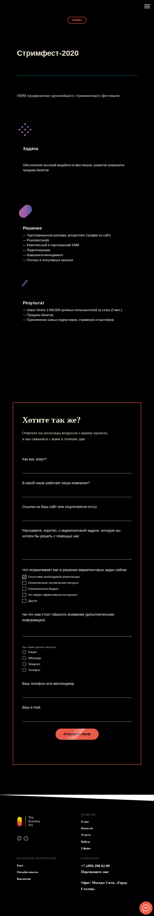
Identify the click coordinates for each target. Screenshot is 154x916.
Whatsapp (34, 658)
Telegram (34, 664)
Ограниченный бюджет (43, 588)
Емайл (32, 652)
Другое (32, 600)
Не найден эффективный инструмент (53, 594)
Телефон (34, 670)
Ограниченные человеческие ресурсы (53, 582)
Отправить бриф (77, 734)
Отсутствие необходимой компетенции (54, 576)
